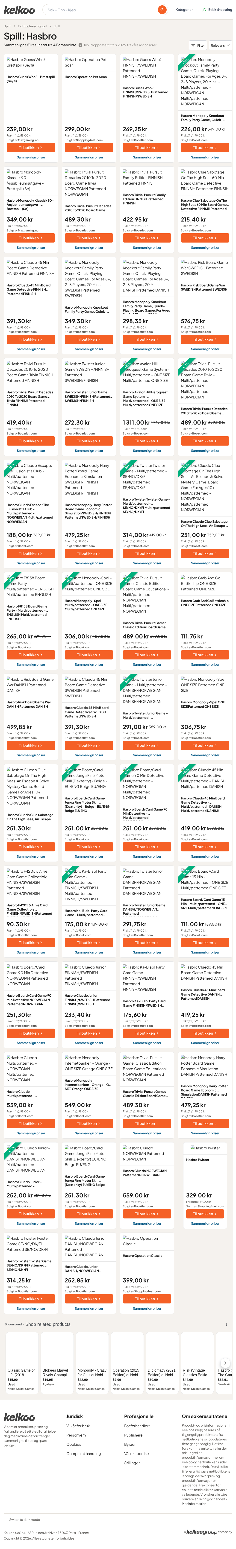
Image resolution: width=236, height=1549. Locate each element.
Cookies (73, 1444)
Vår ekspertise (136, 1453)
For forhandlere (137, 1425)
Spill (57, 26)
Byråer (130, 1444)
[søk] (162, 9)
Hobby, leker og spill (32, 26)
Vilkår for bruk (78, 1425)
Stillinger (132, 1462)
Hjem (7, 26)
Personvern (76, 1435)
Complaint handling (83, 1453)
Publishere (133, 1435)
